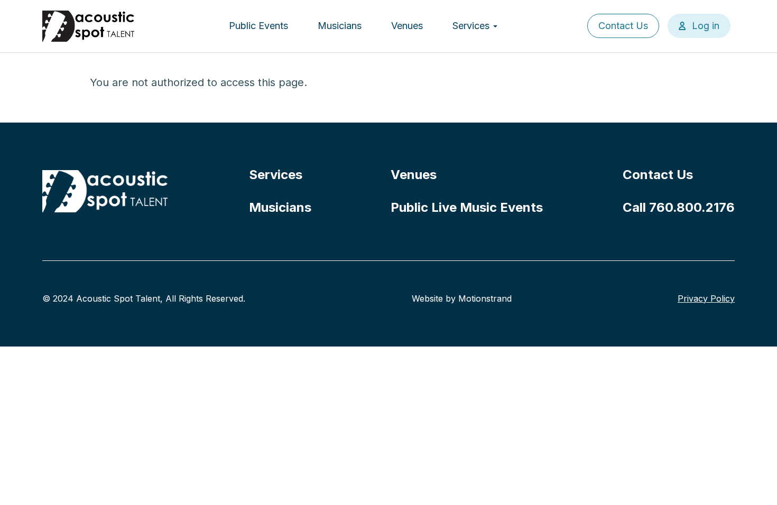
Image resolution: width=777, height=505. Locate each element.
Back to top (753, 481)
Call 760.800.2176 (679, 207)
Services (472, 25)
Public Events (258, 25)
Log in (705, 25)
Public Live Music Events (467, 207)
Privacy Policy (706, 298)
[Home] (88, 26)
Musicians (340, 25)
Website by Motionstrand (462, 298)
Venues (407, 25)
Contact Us (623, 25)
